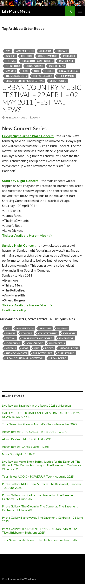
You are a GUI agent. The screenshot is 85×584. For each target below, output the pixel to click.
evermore (69, 56)
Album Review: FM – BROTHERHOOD (26, 439)
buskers (10, 56)
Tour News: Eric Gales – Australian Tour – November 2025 (39, 424)
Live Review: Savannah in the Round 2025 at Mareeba (36, 405)
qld (36, 70)
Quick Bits (67, 319)
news (25, 70)
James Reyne (66, 61)
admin (36, 117)
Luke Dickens (57, 66)
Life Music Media (16, 11)
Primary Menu (80, 11)
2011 (8, 51)
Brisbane (62, 51)
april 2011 (45, 51)
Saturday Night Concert (20, 181)
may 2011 (11, 70)
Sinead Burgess (68, 70)
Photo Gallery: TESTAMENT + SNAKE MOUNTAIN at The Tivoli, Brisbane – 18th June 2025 (39, 530)
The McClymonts (16, 75)
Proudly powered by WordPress (19, 578)
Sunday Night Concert (19, 245)
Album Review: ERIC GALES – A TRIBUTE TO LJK (34, 431)
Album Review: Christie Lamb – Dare (25, 446)
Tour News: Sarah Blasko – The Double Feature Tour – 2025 (40, 540)
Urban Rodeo (58, 80)
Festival (11, 61)
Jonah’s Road (34, 66)
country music (47, 56)
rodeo (49, 70)
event (31, 319)
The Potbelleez (42, 75)
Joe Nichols (13, 66)
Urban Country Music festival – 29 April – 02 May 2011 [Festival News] (41, 98)
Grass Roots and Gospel (37, 61)
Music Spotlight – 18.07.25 (19, 454)
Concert (26, 56)
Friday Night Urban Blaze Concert (28, 136)
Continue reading (16, 310)
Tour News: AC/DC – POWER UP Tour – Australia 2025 (38, 476)
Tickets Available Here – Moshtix (27, 235)
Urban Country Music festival (25, 80)
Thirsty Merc (66, 75)
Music (54, 319)
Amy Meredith (25, 51)
